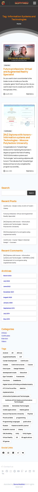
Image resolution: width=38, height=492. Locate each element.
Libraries (6, 406)
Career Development (10, 361)
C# (20, 357)
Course (30, 365)
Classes (5, 365)
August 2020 (7, 297)
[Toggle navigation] (35, 3)
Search (5, 187)
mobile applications (9, 410)
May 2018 (6, 319)
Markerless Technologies (20, 406)
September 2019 (9, 308)
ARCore (19, 353)
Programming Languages (11, 422)
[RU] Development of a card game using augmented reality (18, 260)
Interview (4, 338)
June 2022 (6, 286)
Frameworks (20, 376)
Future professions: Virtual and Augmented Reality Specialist (17, 71)
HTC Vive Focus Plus (9, 388)
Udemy (20, 429)
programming (20, 418)
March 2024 (7, 276)
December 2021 (8, 292)
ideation (23, 388)
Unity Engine (27, 433)
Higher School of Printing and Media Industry (18, 384)
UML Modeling (7, 433)
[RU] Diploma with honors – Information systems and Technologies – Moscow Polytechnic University (17, 139)
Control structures (17, 365)
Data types (6, 368)
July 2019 (6, 313)
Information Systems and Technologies (16, 396)
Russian (5, 425)
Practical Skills (8, 418)
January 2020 (8, 303)
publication (27, 422)
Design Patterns (19, 368)
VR (17, 437)
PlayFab (30, 414)
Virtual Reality (8, 437)
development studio (9, 372)
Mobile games (24, 410)
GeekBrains (17, 380)
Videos (3, 341)
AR (12, 353)
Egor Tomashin (8, 376)
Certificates (5, 336)
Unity (17, 433)
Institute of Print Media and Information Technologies (18, 401)
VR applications (26, 437)
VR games (6, 441)
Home (19, 24)
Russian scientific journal (20, 425)
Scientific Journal (9, 429)
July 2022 (6, 281)
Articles (4, 333)
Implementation (8, 392)
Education (23, 372)
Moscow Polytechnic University (13, 414)
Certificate (24, 361)
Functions (6, 380)
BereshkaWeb (19, 484)
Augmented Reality (9, 357)
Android (5, 353)
